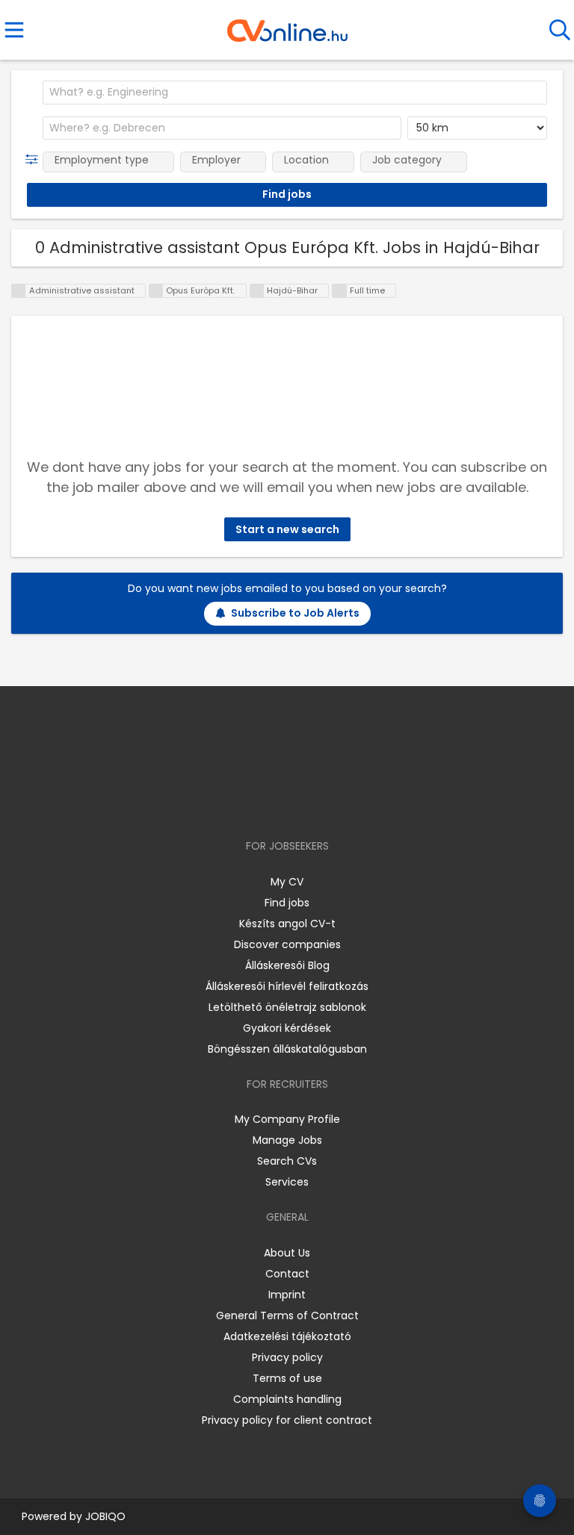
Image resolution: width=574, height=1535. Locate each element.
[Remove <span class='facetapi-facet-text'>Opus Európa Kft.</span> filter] (156, 290)
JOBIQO (105, 1516)
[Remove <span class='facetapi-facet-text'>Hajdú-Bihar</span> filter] (257, 290)
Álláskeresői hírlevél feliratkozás (287, 986)
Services (287, 1181)
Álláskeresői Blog (287, 965)
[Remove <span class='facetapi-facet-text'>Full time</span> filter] (339, 290)
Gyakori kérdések (287, 1028)
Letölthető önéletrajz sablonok (287, 1007)
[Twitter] (324, 803)
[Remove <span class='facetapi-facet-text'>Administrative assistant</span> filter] (18, 290)
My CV (287, 881)
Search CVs (287, 1160)
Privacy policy (287, 1357)
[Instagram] (277, 803)
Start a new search (287, 529)
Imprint (287, 1294)
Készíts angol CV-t (287, 923)
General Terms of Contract (287, 1315)
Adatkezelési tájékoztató (287, 1336)
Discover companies (287, 944)
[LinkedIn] (302, 803)
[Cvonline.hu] (287, 25)
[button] (35, 160)
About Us (287, 1252)
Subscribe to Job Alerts (295, 612)
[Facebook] (253, 803)
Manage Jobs (287, 1140)
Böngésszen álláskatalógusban (287, 1049)
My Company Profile (287, 1119)
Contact (287, 1273)
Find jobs (287, 902)
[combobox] (295, 93)
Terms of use (287, 1378)
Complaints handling (287, 1399)
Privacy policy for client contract (287, 1420)
